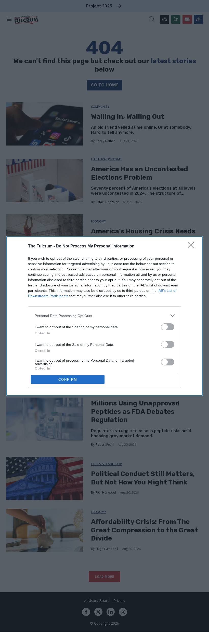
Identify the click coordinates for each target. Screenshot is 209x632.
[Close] (193, 246)
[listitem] (104, 315)
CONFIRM (67, 379)
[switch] (167, 326)
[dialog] (104, 316)
